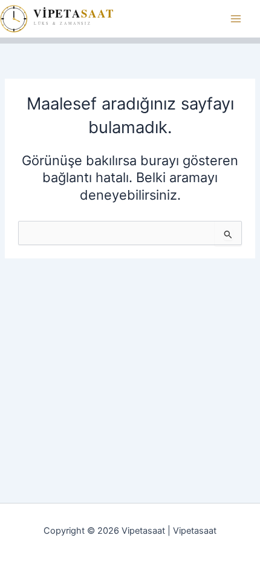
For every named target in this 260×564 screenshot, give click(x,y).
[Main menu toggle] (236, 19)
